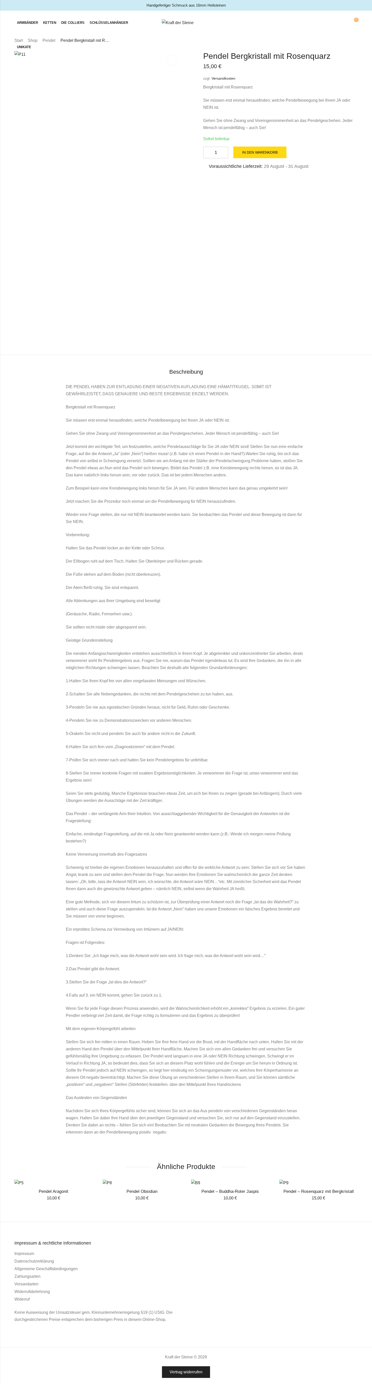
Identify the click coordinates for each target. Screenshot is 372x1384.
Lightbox (171, 60)
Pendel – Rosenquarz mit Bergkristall (318, 1191)
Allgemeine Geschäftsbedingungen (46, 1269)
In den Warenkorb (260, 152)
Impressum (24, 1253)
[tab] (186, 372)
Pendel (49, 40)
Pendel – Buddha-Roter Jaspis (230, 1191)
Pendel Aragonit (53, 1191)
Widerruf (22, 1299)
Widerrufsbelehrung (32, 1291)
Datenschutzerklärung (34, 1261)
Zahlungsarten (27, 1276)
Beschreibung (186, 372)
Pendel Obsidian (142, 1191)
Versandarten (26, 1284)
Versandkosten (223, 78)
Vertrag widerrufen (186, 1372)
